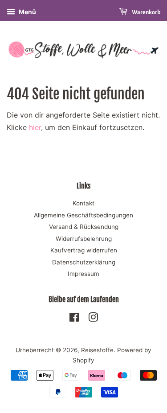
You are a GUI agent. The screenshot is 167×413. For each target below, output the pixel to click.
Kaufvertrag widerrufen (83, 250)
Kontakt (83, 203)
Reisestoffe (97, 350)
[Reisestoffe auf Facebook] (74, 319)
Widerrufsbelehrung (84, 238)
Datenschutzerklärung (83, 262)
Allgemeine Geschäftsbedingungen (83, 215)
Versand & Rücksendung (83, 226)
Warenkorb (145, 12)
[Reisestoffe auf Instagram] (93, 319)
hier (35, 127)
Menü (26, 12)
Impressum (83, 273)
